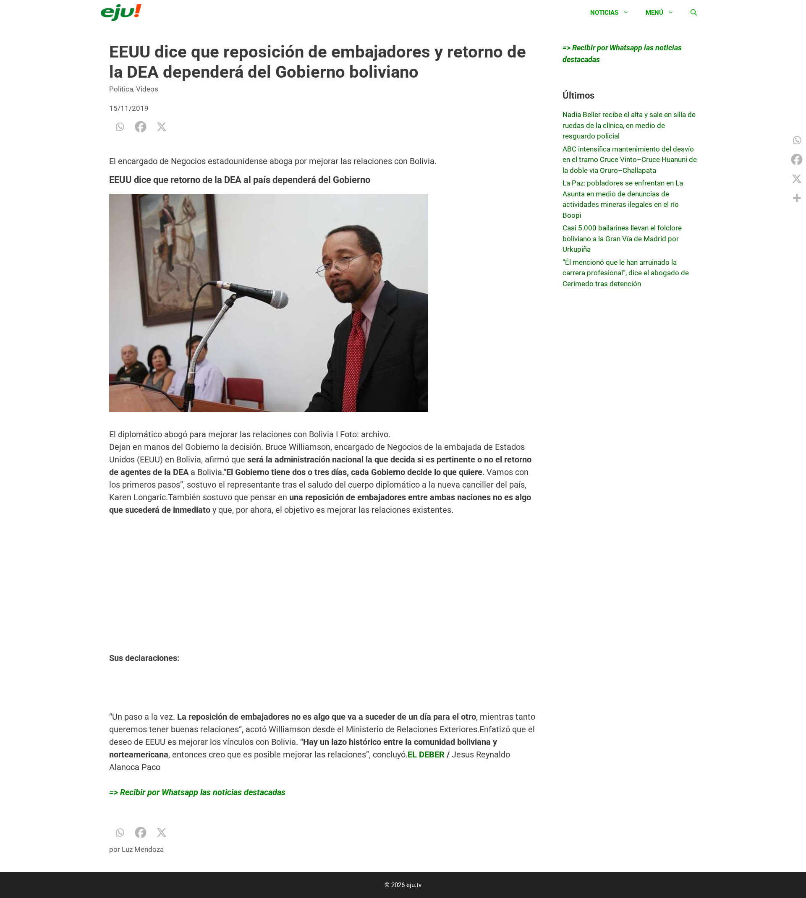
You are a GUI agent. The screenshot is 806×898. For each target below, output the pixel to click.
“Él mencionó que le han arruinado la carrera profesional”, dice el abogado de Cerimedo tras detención (626, 273)
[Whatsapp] (119, 126)
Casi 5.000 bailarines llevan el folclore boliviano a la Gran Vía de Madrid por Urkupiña (622, 238)
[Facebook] (140, 126)
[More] (796, 198)
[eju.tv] (123, 12)
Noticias (604, 12)
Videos (147, 89)
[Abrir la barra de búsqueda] (693, 12)
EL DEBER (426, 754)
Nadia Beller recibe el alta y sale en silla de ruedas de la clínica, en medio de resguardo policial (629, 125)
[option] (323, 317)
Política (121, 89)
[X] (161, 126)
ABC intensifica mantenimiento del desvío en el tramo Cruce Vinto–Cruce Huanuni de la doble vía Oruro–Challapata (630, 160)
